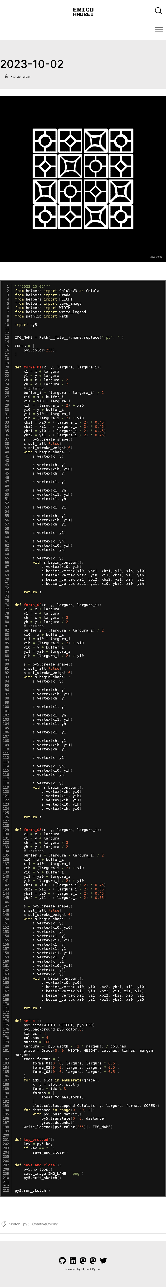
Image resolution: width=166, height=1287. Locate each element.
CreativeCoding (45, 1224)
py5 (26, 1224)
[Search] (158, 11)
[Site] (83, 11)
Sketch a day (22, 76)
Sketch (14, 1224)
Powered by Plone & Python (83, 1269)
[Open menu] (159, 29)
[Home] (6, 76)
